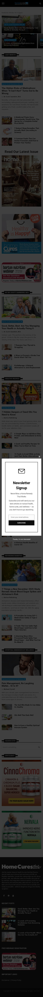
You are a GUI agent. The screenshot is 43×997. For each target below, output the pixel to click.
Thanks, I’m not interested (21, 539)
